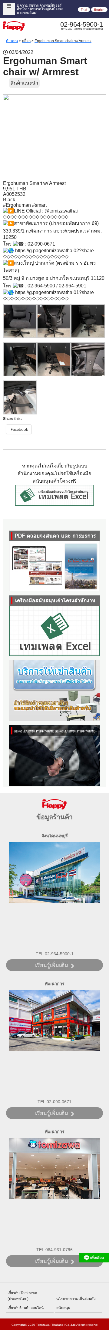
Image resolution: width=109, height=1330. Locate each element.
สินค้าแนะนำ (24, 82)
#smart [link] (39, 205)
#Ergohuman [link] (17, 205)
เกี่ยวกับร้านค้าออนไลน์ (26, 1308)
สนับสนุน (63, 1308)
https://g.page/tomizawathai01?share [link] (54, 292)
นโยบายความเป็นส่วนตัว (76, 1299)
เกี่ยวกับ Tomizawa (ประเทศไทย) (22, 1296)
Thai (84, 9)
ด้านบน (12, 41)
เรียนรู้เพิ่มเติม (51, 965)
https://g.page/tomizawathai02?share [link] (54, 250)
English (99, 9)
